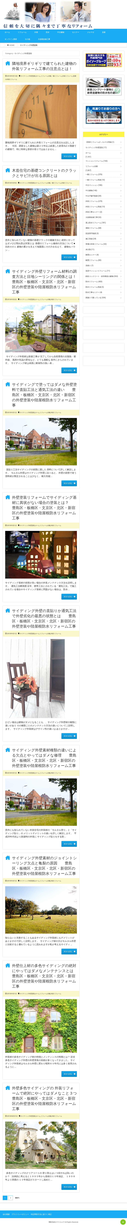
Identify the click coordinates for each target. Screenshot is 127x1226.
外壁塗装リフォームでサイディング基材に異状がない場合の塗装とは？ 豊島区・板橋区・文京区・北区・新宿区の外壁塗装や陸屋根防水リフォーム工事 (44, 507)
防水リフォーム (94, 282)
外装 (36, 32)
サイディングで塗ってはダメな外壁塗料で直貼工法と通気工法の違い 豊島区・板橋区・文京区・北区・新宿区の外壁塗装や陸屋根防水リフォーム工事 (44, 394)
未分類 (90, 249)
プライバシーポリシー (20, 1214)
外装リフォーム (67, 76)
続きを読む (68, 156)
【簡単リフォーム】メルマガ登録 (100, 142)
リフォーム (22, 32)
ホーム (7, 32)
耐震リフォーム (93, 260)
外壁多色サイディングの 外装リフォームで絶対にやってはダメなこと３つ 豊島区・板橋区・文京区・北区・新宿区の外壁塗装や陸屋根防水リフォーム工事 (48, 1098)
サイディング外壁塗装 (28, 76)
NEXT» (17, 1198)
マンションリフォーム (97, 161)
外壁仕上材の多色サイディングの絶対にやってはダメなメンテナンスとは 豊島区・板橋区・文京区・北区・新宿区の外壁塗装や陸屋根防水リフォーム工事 (46, 976)
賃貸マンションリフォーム (98, 271)
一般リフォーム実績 (95, 180)
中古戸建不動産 (93, 196)
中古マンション (94, 185)
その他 (27, 39)
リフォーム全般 (46, 76)
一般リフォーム (57, 76)
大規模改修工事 (44, 39)
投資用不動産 (92, 233)
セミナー (75, 32)
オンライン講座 (11, 39)
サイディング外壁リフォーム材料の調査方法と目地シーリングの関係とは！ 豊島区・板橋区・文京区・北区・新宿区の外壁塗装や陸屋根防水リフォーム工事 (46, 281)
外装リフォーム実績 (95, 207)
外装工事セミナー (94, 212)
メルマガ (90, 32)
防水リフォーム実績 (95, 287)
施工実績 (91, 239)
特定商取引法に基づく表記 (41, 1214)
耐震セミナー (92, 255)
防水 (47, 32)
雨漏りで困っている (96, 298)
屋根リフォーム (93, 228)
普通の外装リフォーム (96, 244)
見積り (89, 266)
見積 (103, 32)
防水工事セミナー (94, 292)
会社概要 (6, 1214)
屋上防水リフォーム (96, 223)
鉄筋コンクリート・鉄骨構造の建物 (102, 276)
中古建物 (60, 32)
